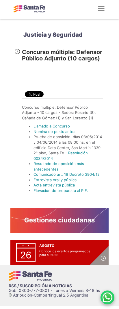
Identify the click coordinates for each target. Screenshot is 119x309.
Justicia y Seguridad (53, 34)
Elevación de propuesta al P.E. (61, 190)
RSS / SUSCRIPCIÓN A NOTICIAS (40, 285)
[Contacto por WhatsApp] (107, 297)
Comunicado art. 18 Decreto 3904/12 (67, 174)
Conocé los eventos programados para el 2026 (64, 253)
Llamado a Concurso (52, 126)
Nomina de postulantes (54, 131)
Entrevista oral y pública (55, 179)
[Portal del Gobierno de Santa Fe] (29, 8)
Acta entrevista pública (54, 185)
